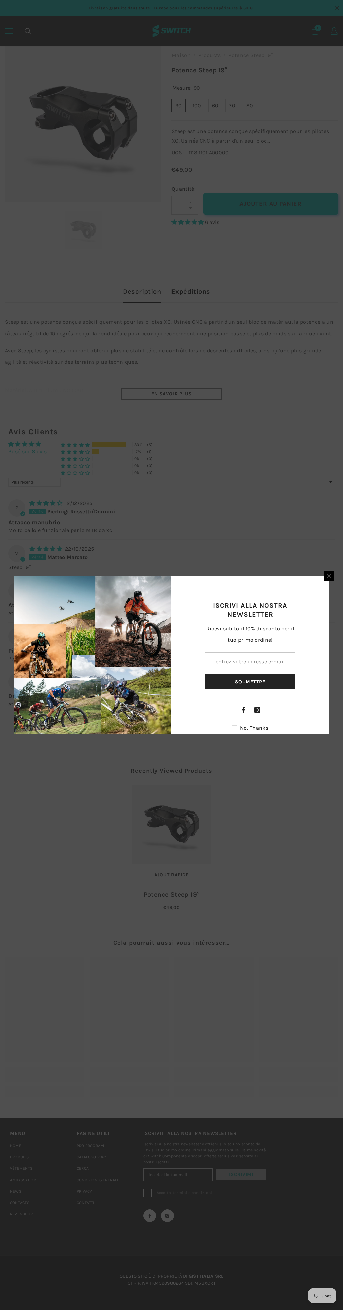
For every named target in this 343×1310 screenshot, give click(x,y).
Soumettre (250, 682)
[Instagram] (257, 710)
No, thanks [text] (254, 728)
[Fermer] (329, 576)
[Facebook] (243, 710)
